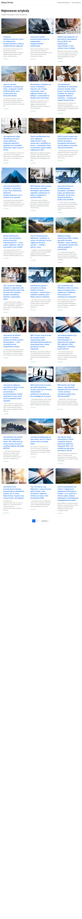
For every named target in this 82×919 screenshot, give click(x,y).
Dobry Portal (7, 2)
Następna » (45, 521)
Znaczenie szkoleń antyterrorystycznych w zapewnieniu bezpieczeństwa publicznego (39, 41)
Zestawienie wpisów (63, 2)
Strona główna (76, 2)
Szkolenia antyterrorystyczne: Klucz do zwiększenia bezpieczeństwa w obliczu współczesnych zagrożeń (13, 41)
